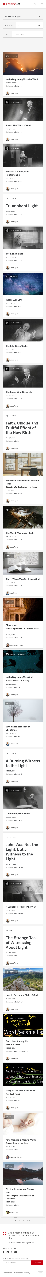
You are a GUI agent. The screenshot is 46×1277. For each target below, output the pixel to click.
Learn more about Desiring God (20, 1242)
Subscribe (37, 1263)
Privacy (27, 1273)
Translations (7, 1273)
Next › (29, 1221)
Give (40, 1273)
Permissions (18, 1273)
